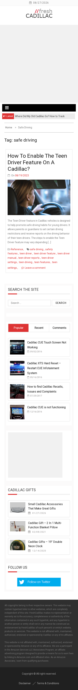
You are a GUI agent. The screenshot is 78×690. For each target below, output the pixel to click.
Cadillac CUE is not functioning (46, 407)
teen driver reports (29, 257)
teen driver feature (45, 253)
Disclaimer (25, 683)
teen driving (25, 262)
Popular (18, 328)
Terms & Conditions (48, 683)
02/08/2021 (39, 532)
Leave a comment (35, 267)
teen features (42, 262)
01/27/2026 (39, 513)
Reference (17, 249)
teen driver (26, 253)
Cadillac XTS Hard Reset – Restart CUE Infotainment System (44, 368)
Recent (38, 328)
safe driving (36, 249)
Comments (59, 328)
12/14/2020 (39, 551)
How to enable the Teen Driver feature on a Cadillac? (37, 162)
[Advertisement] (39, 64)
